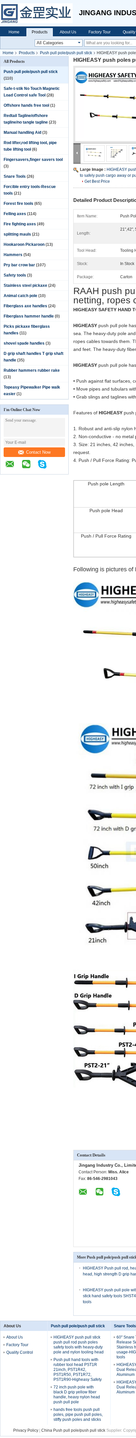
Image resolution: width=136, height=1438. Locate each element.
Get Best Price (97, 181)
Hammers (13, 254)
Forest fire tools (18, 203)
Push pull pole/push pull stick (66, 53)
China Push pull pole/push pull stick (73, 1430)
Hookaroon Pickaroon (24, 244)
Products (40, 32)
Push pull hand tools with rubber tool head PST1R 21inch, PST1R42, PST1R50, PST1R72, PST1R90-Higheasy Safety (77, 1369)
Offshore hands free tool (26, 105)
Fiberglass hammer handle (29, 316)
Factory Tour (99, 32)
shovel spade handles (24, 343)
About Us (68, 32)
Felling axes (15, 213)
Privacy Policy (25, 1430)
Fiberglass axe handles (25, 306)
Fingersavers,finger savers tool (33, 159)
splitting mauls (17, 234)
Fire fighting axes (20, 224)
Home (14, 32)
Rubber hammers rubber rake (32, 370)
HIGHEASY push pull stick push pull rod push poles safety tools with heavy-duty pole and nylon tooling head (78, 1344)
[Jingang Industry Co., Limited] (39, 13)
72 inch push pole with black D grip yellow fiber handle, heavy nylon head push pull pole (76, 1394)
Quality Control (19, 1352)
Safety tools (15, 275)
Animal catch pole (20, 295)
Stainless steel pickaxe (25, 285)
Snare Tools (15, 176)
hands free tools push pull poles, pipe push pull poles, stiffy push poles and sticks (78, 1414)
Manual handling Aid (22, 132)
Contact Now (38, 452)
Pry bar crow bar (19, 265)
